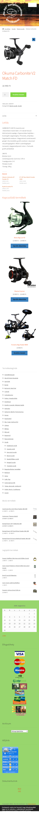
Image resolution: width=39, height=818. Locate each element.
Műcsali (6, 432)
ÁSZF (19, 789)
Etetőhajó (7, 402)
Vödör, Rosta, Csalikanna (12, 489)
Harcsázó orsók (11, 452)
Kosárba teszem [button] (19, 353)
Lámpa (6, 425)
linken (29, 811)
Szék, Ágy (7, 479)
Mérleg (6, 429)
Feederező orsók (12, 446)
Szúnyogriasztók (9, 483)
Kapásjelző (7, 419)
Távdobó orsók (11, 466)
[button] (33, 39)
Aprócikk (7, 381)
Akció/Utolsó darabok (11, 378)
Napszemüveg (8, 439)
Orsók (14, 29)
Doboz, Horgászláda (10, 398)
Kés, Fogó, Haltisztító (11, 422)
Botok (6, 385)
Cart (30, 812)
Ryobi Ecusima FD (7, 186)
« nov (4, 635)
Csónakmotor (8, 395)
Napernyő (7, 435)
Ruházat (7, 472)
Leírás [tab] (4, 116)
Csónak (6, 391)
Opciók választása (19, 246)
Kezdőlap (7, 29)
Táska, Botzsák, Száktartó (12, 486)
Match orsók (20, 29)
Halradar (7, 408)
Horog (6, 415)
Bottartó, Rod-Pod (10, 388)
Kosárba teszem (18, 95)
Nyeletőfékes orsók (13, 459)
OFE (19, 791)
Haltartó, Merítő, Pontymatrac (14, 412)
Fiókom (6, 814)
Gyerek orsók (11, 449)
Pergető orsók (11, 462)
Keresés (19, 814)
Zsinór (6, 493)
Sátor (6, 476)
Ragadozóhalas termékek (12, 469)
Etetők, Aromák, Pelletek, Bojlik (14, 405)
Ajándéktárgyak (9, 375)
